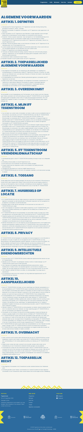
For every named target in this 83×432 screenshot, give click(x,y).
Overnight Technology (47, 429)
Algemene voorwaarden (34, 407)
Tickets (78, 2)
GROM (54, 429)
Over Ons (63, 2)
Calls (51, 2)
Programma (43, 2)
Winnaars (56, 2)
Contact (70, 2)
